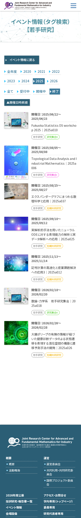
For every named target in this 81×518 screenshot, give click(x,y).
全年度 (12, 71)
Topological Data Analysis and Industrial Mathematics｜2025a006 (54, 163)
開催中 (41, 91)
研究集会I (52, 174)
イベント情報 (14, 507)
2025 (39, 81)
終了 (55, 91)
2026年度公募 (15, 495)
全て (10, 91)
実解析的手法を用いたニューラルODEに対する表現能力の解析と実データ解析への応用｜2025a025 (53, 234)
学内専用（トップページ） (58, 501)
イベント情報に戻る (22, 60)
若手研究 (38, 137)
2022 (56, 71)
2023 (11, 81)
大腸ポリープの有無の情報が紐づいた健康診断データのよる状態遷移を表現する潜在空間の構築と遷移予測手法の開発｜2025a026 (53, 341)
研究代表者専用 (53, 514)
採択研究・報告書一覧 (19, 501)
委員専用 (49, 507)
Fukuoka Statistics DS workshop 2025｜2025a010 (53, 127)
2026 (54, 81)
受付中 (25, 91)
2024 (25, 81)
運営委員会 (53, 464)
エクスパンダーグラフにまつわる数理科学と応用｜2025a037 (53, 198)
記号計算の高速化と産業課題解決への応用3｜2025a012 (53, 269)
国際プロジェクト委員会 (59, 482)
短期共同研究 (54, 208)
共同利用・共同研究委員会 (59, 472)
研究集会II (52, 137)
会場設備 (11, 514)
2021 (41, 71)
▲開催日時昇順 (17, 102)
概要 (11, 464)
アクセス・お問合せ (55, 495)
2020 (27, 71)
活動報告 (14, 470)
